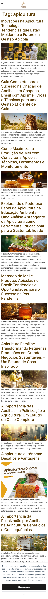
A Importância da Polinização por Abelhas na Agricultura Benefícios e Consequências (23, 523)
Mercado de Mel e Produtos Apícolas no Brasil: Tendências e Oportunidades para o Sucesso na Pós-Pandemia (20, 287)
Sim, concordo (24, 587)
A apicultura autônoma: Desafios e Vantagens (21, 456)
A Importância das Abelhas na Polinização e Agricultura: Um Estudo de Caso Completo (23, 413)
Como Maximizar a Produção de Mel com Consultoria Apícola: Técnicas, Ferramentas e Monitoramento (22, 157)
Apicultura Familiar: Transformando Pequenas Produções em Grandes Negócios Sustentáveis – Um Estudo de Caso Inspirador (24, 355)
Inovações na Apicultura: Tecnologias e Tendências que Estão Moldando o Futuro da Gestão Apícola (23, 30)
